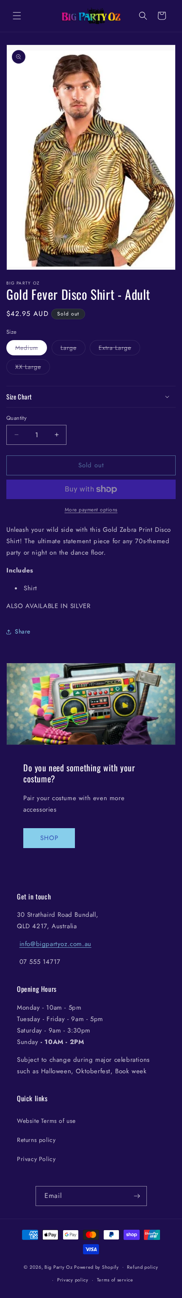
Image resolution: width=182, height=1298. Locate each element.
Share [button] (22, 631)
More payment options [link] (91, 510)
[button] (17, 15)
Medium (31, 349)
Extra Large (119, 349)
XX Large (32, 368)
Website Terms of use (46, 1121)
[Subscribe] (137, 1196)
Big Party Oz (58, 1266)
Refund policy (142, 1267)
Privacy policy (72, 1279)
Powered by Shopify (96, 1266)
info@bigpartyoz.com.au (55, 944)
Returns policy (36, 1140)
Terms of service (115, 1279)
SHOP (49, 838)
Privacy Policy (36, 1159)
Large (73, 349)
